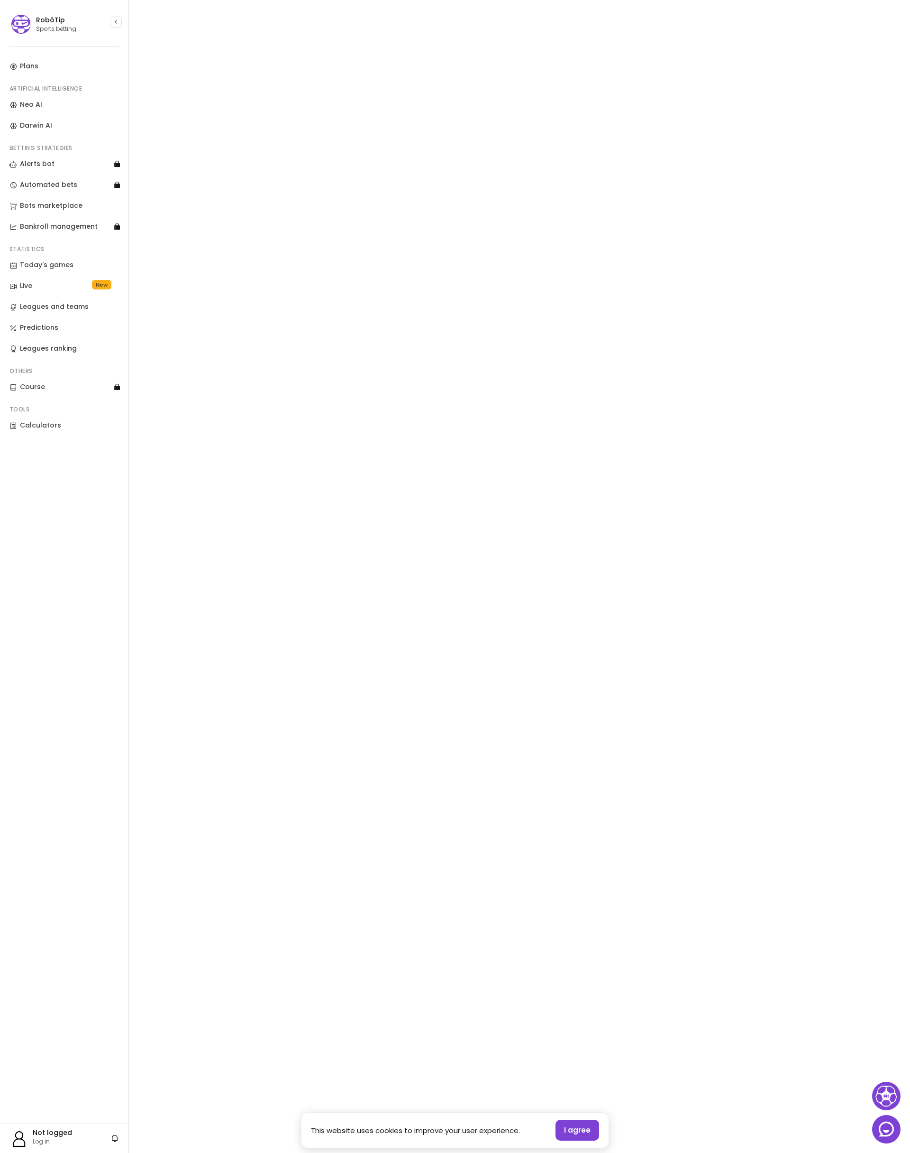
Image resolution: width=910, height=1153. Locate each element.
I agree (577, 1130)
